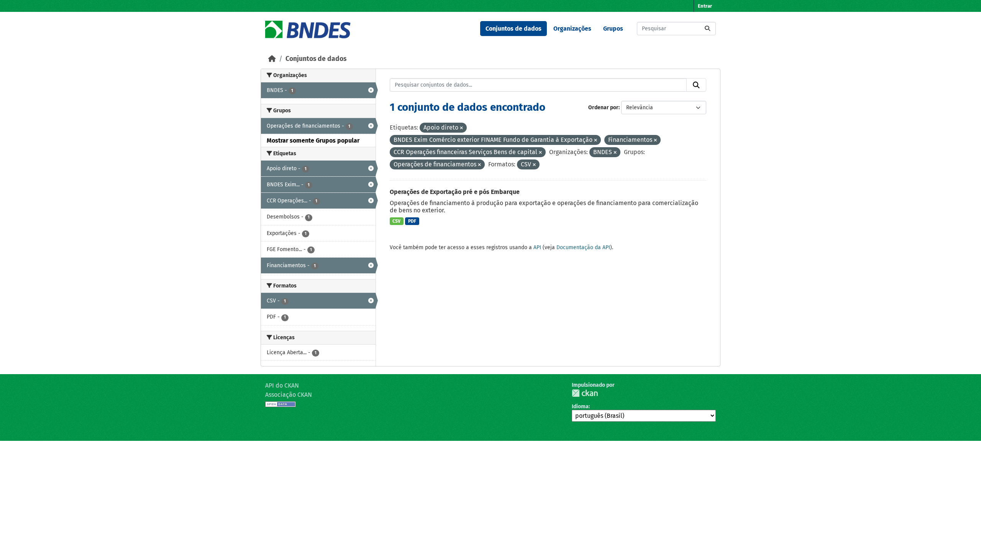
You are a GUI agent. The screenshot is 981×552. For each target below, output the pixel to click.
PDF (412, 221)
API (537, 247)
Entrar (705, 6)
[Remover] (461, 128)
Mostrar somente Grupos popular (313, 140)
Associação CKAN (288, 394)
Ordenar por (603, 107)
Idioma (580, 406)
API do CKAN (282, 385)
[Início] (272, 59)
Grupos (613, 28)
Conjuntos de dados (513, 28)
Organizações (572, 28)
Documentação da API (583, 247)
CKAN (585, 393)
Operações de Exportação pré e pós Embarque (455, 192)
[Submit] (707, 28)
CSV (396, 221)
